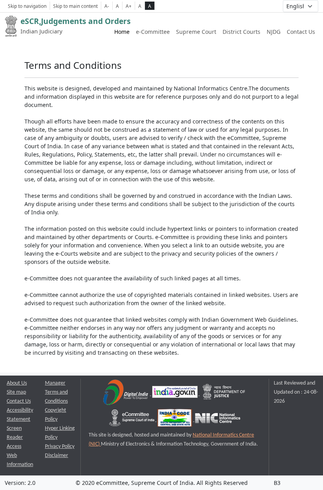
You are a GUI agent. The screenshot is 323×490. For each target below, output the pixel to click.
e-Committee (153, 31)
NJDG (273, 31)
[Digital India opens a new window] (126, 393)
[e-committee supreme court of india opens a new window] (132, 419)
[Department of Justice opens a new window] (224, 393)
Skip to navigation (27, 6)
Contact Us (301, 31)
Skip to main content (75, 6)
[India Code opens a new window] (175, 419)
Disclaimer (56, 455)
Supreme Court (196, 31)
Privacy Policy (59, 446)
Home (122, 31)
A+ (129, 6)
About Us (17, 383)
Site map (16, 392)
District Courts (241, 31)
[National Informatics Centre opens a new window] (217, 419)
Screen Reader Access (15, 437)
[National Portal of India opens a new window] (175, 393)
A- (106, 6)
